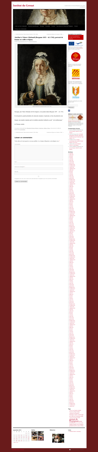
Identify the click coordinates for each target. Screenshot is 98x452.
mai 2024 (71, 189)
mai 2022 (71, 219)
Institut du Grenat (23, 5)
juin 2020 (71, 247)
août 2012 (71, 375)
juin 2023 (71, 203)
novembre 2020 (72, 240)
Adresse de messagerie (20, 166)
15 (26, 437)
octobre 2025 (71, 167)
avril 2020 (71, 250)
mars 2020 (71, 251)
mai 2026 (71, 157)
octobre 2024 (71, 182)
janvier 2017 (71, 302)
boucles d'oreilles (78, 410)
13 (21, 437)
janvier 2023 (71, 210)
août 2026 (71, 153)
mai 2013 (71, 363)
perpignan (81, 424)
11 (16, 437)
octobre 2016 (71, 306)
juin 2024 (71, 188)
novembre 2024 (72, 181)
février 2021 (71, 236)
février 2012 (71, 384)
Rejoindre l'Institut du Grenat (73, 121)
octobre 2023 (71, 197)
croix (81, 416)
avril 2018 (71, 281)
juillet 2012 (71, 377)
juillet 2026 (71, 154)
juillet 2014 (71, 344)
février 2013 (71, 367)
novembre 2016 (72, 305)
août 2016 (71, 309)
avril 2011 (71, 397)
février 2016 (71, 317)
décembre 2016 (72, 304)
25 (16, 440)
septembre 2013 (72, 357)
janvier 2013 (71, 368)
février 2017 (71, 301)
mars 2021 (71, 234)
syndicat (78, 425)
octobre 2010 (71, 406)
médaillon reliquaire (72, 424)
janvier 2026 (71, 163)
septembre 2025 (72, 168)
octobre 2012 (71, 373)
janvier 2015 (71, 335)
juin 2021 (71, 233)
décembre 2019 (72, 255)
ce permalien (22, 129)
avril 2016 (71, 315)
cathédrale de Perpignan (74, 413)
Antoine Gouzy (71, 410)
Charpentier (71, 414)
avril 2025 (71, 174)
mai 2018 (71, 280)
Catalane (78, 411)
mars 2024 (71, 190)
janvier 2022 (71, 225)
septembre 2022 (72, 215)
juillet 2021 (71, 232)
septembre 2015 (72, 324)
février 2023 (71, 208)
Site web (16, 171)
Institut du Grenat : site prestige (75, 431)
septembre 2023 (72, 199)
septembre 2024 (72, 183)
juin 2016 (71, 312)
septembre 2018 (72, 276)
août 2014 (71, 342)
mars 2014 (71, 349)
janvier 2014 (71, 352)
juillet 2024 (71, 186)
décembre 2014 (72, 337)
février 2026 (71, 161)
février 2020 (71, 252)
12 (19, 437)
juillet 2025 (71, 170)
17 (14, 438)
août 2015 (71, 326)
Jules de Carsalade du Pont (78, 422)
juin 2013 (71, 362)
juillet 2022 (71, 217)
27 (21, 440)
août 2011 (71, 392)
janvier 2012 (71, 385)
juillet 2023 (71, 201)
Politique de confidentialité (20, 29)
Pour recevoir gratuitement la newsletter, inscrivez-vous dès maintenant (74, 37)
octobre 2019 (71, 258)
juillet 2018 (71, 279)
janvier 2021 (71, 237)
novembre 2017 (72, 288)
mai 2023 (71, 204)
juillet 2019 (71, 262)
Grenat (78, 417)
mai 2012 (71, 379)
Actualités (47, 26)
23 (28, 438)
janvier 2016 (71, 319)
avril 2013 (71, 364)
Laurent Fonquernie (32, 41)
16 (28, 437)
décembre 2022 (72, 211)
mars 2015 (71, 333)
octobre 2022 (71, 214)
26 (19, 440)
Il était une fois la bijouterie (21, 26)
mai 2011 (71, 396)
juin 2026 (71, 156)
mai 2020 (71, 248)
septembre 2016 (72, 308)
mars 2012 (71, 382)
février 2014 (71, 350)
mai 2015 (71, 330)
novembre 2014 (72, 338)
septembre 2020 (72, 243)
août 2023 (71, 200)
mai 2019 (71, 265)
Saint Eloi (75, 425)
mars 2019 (71, 268)
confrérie (75, 414)
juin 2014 (71, 345)
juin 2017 (71, 295)
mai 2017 (71, 297)
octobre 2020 (71, 241)
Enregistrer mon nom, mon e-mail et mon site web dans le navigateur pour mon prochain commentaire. (36, 178)
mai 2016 (71, 313)
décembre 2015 (72, 320)
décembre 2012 (72, 370)
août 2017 (71, 292)
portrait (71, 425)
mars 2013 (71, 366)
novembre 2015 (72, 321)
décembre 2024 (72, 179)
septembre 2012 (72, 374)
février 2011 (71, 400)
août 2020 (71, 244)
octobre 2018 (71, 275)
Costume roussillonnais (33, 26)
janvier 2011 (71, 402)
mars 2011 (71, 399)
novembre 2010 (72, 404)
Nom (16, 161)
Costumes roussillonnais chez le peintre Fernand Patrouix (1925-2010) (76, 141)
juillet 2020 (71, 246)
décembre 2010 (72, 403)
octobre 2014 (71, 339)
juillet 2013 (71, 360)
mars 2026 (71, 160)
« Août (14, 442)
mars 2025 (71, 175)
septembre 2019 (72, 259)
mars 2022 (71, 222)
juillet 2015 (71, 327)
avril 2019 (71, 266)
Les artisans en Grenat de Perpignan (65, 26)
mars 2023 (71, 207)
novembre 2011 (72, 388)
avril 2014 (71, 348)
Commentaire (17, 144)
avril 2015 (71, 331)
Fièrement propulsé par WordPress (77, 449)
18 (16, 438)
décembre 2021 (72, 226)
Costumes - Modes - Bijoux (44, 128)
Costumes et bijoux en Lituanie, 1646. (55, 34)
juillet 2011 (71, 393)
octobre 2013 (71, 356)
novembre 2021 (72, 228)
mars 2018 (71, 283)
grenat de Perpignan (74, 419)
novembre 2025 (72, 165)
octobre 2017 (71, 290)
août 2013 (71, 359)
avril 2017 (71, 298)
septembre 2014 (72, 341)
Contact (76, 26)
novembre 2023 (72, 196)
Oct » (17, 442)
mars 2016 (71, 316)
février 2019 (71, 269)
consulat (78, 414)
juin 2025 (71, 171)
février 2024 (71, 192)
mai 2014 (71, 346)
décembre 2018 (72, 272)
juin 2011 (71, 395)
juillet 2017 (71, 294)
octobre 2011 (71, 389)
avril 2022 (71, 221)
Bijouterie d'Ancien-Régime (32, 128)
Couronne (77, 416)
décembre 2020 (72, 239)
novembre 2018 (72, 273)
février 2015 (71, 334)
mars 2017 (71, 299)
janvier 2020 (71, 254)
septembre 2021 (72, 230)
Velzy (82, 425)
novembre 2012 (72, 371)
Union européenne (79, 48)
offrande (78, 424)
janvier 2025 (71, 178)
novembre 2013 (72, 355)
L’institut (53, 26)
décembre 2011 (72, 386)
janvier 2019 (71, 270)
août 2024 (71, 185)
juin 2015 (71, 328)
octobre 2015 (71, 323)
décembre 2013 (72, 353)
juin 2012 (71, 378)
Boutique (42, 26)
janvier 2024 (71, 193)
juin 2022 (71, 218)
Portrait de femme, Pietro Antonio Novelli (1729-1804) (26, 34)
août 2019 (71, 261)
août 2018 (71, 277)
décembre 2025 (72, 164)
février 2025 (71, 176)
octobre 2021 (71, 229)
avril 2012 (71, 381)
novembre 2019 (72, 257)
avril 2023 (71, 205)
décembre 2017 (72, 287)
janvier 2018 (71, 286)
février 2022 (71, 223)
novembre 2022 (72, 212)
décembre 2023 (72, 194)
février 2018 (71, 284)
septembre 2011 (72, 391)
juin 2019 (71, 263)
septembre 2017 (72, 291)
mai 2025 (71, 172)
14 (23, 437)
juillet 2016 (71, 310)
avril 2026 (71, 159)
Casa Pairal (74, 411)
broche (70, 411)
